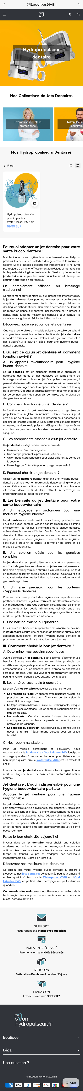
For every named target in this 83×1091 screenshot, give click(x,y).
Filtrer (10, 165)
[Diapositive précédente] (4, 4)
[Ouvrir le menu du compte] (70, 14)
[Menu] (4, 14)
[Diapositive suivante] (79, 4)
